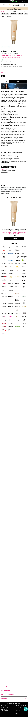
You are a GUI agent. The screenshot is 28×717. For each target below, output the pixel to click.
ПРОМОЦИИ (25, 11)
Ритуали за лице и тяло (16, 191)
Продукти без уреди (5, 191)
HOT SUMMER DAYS (11, 187)
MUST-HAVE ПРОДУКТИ (7, 694)
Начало (3, 16)
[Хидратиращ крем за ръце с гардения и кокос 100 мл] (14, 213)
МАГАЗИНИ (14, 11)
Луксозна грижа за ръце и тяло (15, 189)
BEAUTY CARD (5, 11)
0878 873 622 (4, 709)
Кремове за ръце (4, 189)
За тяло (24, 187)
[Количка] (26, 4)
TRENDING (4, 698)
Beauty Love (3, 187)
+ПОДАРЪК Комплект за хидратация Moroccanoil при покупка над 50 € (14, 233)
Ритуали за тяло (5, 193)
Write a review (4, 172)
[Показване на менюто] (1, 4)
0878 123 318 (17, 710)
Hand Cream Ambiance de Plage (14, 230)
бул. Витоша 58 (5, 707)
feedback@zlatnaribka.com (7, 159)
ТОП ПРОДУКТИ (5, 690)
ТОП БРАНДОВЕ (5, 686)
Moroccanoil (9, 16)
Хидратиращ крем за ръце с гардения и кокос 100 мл (14, 229)
